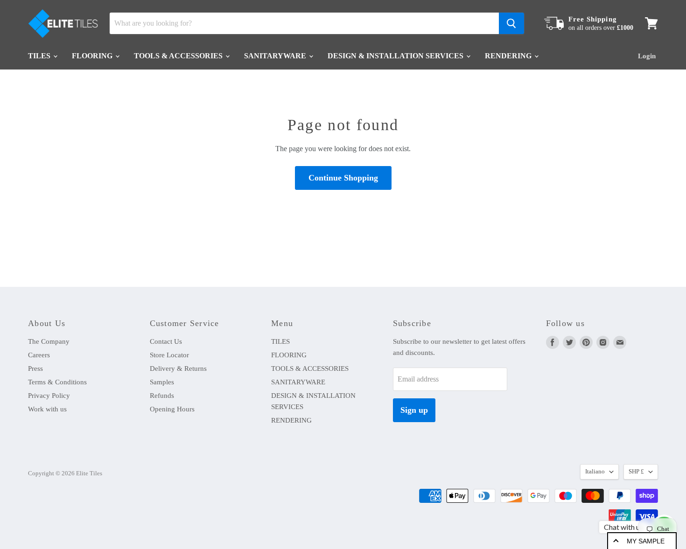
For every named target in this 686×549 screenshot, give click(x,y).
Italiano (595, 471)
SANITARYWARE (276, 56)
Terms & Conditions (57, 382)
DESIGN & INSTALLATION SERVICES (396, 56)
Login (647, 56)
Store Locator (169, 355)
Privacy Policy (49, 395)
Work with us (47, 409)
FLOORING (93, 56)
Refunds (162, 395)
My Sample (646, 541)
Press (35, 368)
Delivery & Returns (178, 368)
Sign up (414, 410)
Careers (39, 355)
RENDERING (509, 56)
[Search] (511, 23)
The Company (49, 341)
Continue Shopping (343, 177)
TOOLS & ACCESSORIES (179, 56)
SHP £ (636, 471)
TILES (40, 56)
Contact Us (166, 341)
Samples (162, 382)
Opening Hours (172, 409)
